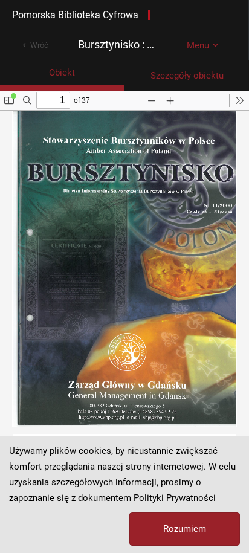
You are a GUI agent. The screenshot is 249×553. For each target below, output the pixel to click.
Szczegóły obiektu (187, 75)
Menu (198, 45)
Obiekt (62, 72)
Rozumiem (184, 528)
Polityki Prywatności (175, 498)
